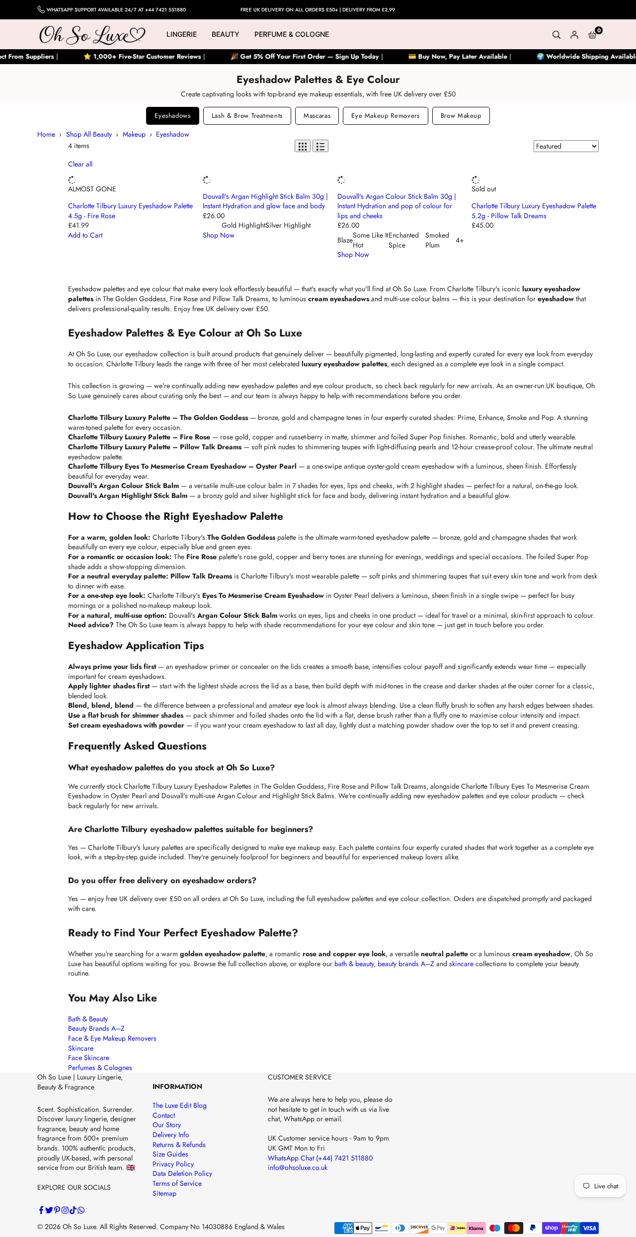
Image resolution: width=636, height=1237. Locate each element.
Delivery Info (171, 1135)
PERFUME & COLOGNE (291, 34)
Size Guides (170, 1154)
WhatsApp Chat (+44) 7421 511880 (320, 1158)
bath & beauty (354, 964)
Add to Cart (85, 235)
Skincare (80, 1048)
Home (46, 134)
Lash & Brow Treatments (247, 115)
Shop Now (219, 235)
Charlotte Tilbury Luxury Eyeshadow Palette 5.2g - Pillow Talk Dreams (534, 211)
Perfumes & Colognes (100, 1067)
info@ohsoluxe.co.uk (297, 1167)
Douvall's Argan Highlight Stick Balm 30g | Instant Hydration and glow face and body (265, 201)
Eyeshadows (173, 115)
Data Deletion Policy (182, 1173)
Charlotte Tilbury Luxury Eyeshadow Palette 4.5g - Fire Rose (130, 211)
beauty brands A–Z (406, 964)
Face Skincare (88, 1058)
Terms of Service (177, 1183)
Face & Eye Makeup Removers (112, 1038)
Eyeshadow (172, 134)
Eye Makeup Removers (385, 115)
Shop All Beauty (89, 134)
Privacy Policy (173, 1164)
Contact (164, 1115)
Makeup (134, 134)
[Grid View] (303, 146)
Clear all (80, 164)
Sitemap (164, 1193)
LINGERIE (181, 34)
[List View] (320, 146)
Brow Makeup (461, 115)
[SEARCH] (556, 34)
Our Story (167, 1125)
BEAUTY (225, 34)
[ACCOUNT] (574, 34)
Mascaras (317, 115)
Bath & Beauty (88, 1019)
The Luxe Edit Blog (180, 1105)
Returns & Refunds (179, 1145)
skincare (461, 964)
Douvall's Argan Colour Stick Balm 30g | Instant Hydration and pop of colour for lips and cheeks (396, 206)
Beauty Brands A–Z (96, 1028)
